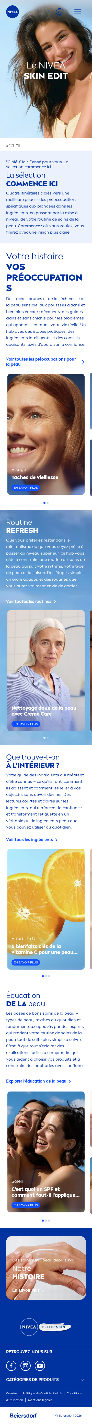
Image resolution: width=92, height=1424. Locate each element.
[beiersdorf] (23, 1415)
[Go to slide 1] (44, 503)
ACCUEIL (13, 146)
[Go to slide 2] (48, 503)
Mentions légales (40, 1400)
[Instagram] (25, 1366)
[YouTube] (40, 1366)
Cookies (11, 1393)
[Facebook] (11, 1366)
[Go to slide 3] (49, 976)
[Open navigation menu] (78, 12)
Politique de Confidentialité (42, 1393)
